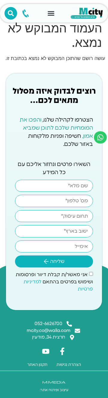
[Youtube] (45, 351)
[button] (51, 13)
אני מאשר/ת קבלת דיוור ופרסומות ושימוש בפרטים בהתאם (54, 281)
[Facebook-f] (62, 351)
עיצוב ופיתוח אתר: (54, 390)
